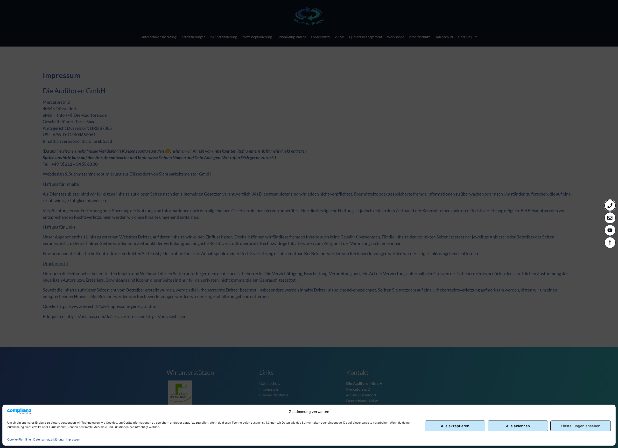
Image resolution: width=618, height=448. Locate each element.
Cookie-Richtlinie (19, 439)
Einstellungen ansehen (580, 426)
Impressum (73, 439)
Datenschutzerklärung (48, 439)
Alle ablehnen (518, 426)
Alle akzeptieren (455, 426)
